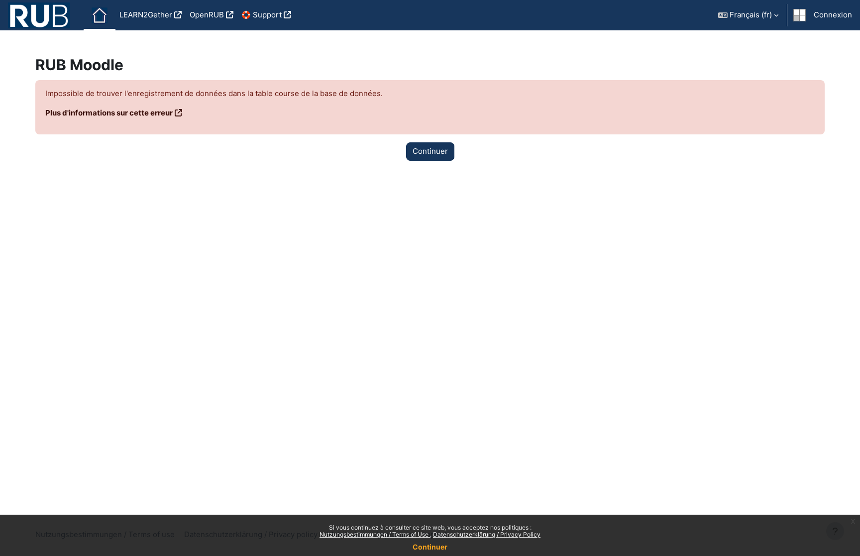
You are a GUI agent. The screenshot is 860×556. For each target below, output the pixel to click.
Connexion (833, 14)
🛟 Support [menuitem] (261, 14)
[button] (748, 15)
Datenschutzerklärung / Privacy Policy (486, 534)
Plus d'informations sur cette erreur (109, 112)
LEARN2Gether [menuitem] (145, 14)
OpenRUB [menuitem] (207, 14)
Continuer (430, 547)
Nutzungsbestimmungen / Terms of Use (375, 534)
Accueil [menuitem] (99, 15)
